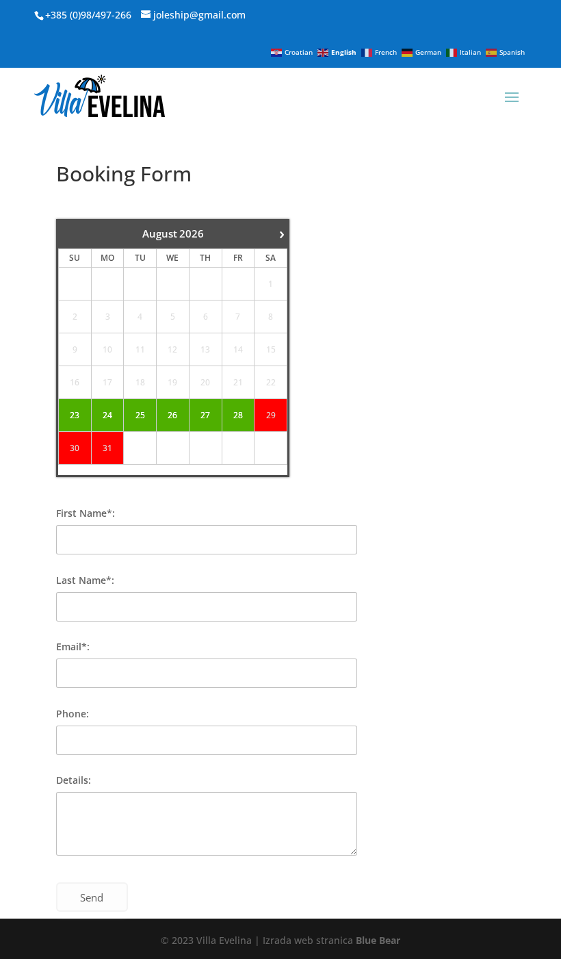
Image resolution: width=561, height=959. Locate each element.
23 (74, 415)
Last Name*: (85, 580)
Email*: (73, 646)
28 (238, 415)
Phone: (72, 713)
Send (91, 897)
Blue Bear (378, 940)
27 (205, 415)
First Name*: (85, 513)
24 (107, 415)
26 (172, 415)
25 (140, 415)
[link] (190, 14)
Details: (73, 780)
